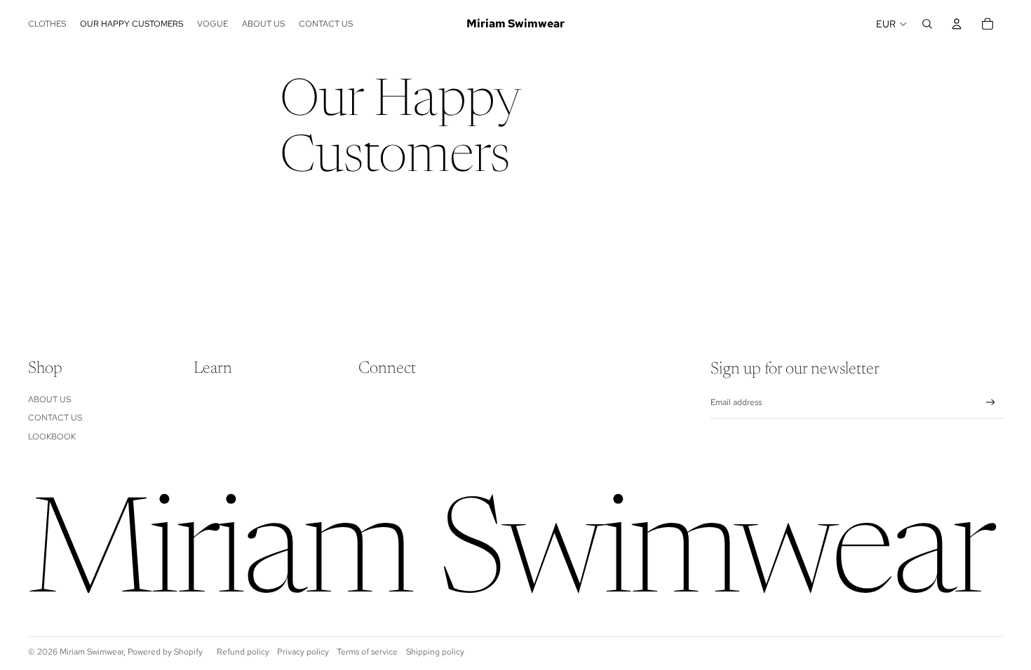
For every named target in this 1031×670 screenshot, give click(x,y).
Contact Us (55, 417)
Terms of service (367, 651)
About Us (49, 399)
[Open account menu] (956, 23)
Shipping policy (435, 651)
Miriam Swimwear (91, 651)
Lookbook (52, 436)
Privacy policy (303, 651)
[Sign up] (990, 402)
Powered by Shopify (165, 651)
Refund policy (243, 651)
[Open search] (927, 23)
